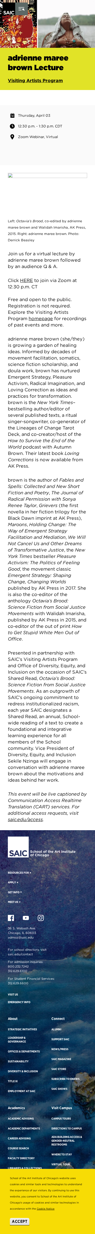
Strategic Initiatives (22, 1029)
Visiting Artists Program (35, 80)
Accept (19, 1221)
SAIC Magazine (61, 1059)
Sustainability (18, 1061)
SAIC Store (58, 1069)
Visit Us (13, 994)
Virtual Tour (60, 1164)
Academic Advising (21, 1118)
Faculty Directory (21, 1158)
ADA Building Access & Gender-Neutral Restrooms (66, 1140)
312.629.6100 (17, 971)
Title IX (13, 1081)
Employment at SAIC (21, 1091)
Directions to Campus (66, 1128)
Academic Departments (24, 1128)
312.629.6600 (18, 983)
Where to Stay (61, 1154)
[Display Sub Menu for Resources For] (30, 872)
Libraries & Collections (25, 1168)
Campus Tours (61, 1118)
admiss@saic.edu (20, 937)
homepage (41, 318)
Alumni (56, 1029)
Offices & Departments (24, 1051)
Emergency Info (19, 1002)
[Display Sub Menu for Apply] (17, 882)
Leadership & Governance (17, 1039)
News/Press (59, 1049)
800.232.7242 (18, 966)
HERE (26, 280)
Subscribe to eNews (65, 1079)
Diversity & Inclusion (23, 1071)
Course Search (18, 1148)
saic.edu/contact (20, 954)
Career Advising (19, 1138)
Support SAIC (60, 1039)
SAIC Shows (59, 1089)
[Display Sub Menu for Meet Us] (19, 902)
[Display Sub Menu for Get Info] (21, 892)
